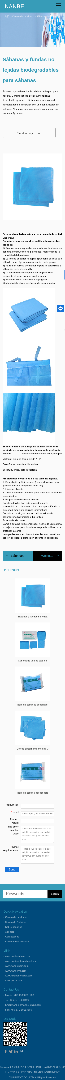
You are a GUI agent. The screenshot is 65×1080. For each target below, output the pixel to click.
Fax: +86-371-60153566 (18, 1009)
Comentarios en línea (17, 941)
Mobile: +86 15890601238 (19, 995)
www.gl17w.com (14, 980)
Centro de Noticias (15, 922)
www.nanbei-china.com (18, 956)
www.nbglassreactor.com (18, 975)
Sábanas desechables (48, 16)
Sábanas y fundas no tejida (32, 616)
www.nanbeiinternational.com (21, 961)
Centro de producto (22, 16)
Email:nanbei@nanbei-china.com (23, 1004)
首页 (7, 16)
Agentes (9, 931)
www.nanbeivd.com (15, 970)
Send (12, 869)
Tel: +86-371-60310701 (18, 1000)
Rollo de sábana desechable (32, 792)
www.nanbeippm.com (17, 965)
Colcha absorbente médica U (33, 748)
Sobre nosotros (13, 926)
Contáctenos (12, 936)
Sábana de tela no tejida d (32, 660)
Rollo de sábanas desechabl (32, 704)
